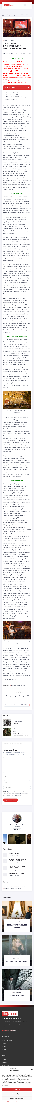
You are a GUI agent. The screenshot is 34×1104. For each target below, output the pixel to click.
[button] (31, 1069)
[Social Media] (18, 1030)
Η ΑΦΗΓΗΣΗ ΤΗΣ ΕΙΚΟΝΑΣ (16, 873)
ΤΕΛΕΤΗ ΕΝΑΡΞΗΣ (12, 92)
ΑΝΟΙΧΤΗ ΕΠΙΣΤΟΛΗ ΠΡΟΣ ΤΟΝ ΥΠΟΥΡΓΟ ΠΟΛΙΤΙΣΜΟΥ (18, 860)
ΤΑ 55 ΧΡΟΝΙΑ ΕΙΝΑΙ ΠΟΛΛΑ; (16, 97)
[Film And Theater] (9, 5)
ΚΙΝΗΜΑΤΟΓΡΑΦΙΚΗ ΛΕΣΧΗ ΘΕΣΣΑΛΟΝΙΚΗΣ (17, 867)
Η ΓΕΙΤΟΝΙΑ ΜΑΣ (12, 94)
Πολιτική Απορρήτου (21, 1101)
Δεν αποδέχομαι (17, 1094)
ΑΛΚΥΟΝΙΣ (16, 723)
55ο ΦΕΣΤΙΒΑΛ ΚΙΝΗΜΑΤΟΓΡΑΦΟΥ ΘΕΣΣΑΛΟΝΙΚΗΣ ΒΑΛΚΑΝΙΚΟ (21, 733)
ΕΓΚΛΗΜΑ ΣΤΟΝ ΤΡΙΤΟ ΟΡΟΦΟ (17, 961)
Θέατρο (6, 888)
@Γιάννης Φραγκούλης (17, 825)
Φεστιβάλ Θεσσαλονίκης (18, 685)
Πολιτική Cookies (11, 1101)
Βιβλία (17, 886)
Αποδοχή (17, 1089)
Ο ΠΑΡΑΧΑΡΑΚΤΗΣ (17, 996)
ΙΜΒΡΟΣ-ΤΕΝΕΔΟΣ (14, 853)
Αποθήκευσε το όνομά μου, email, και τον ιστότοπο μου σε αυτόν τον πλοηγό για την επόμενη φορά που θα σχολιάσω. (15, 793)
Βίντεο (24, 886)
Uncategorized (8, 886)
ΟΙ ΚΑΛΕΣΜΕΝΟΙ (11, 99)
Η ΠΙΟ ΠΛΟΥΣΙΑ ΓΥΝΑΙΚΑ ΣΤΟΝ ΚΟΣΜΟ (17, 926)
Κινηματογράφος (11, 15)
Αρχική (3, 15)
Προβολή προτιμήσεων (17, 1098)
